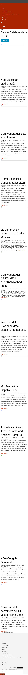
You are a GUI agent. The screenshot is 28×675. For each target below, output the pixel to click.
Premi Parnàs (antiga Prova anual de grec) (12, 657)
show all (5, 40)
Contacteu (4, 19)
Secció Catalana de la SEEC (9, 86)
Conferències (5, 647)
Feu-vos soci (5, 17)
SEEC (3, 16)
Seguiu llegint (4, 104)
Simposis (4, 651)
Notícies (4, 659)
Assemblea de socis (8, 12)
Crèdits (3, 664)
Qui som (5, 10)
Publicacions (5, 653)
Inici (3, 8)
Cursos (3, 649)
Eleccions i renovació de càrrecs (11, 14)
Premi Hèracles (5, 645)
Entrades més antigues (7, 632)
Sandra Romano (14, 669)
